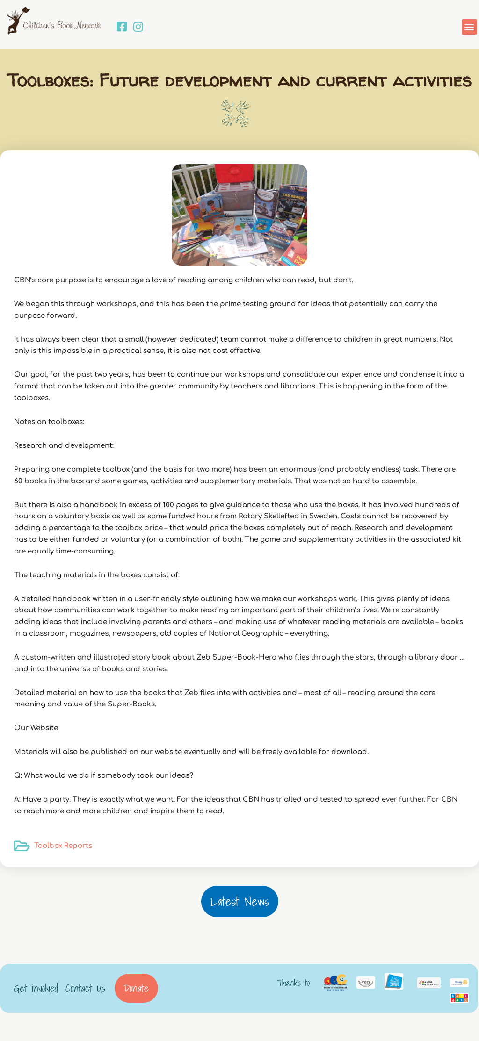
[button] (469, 27)
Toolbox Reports (63, 846)
